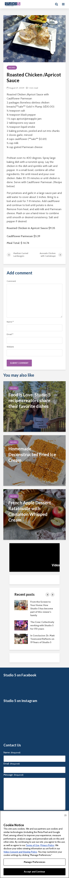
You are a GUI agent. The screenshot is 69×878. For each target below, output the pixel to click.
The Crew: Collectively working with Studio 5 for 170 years (42, 625)
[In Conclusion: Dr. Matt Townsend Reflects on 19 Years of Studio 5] (21, 638)
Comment (11, 281)
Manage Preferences (34, 862)
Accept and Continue (34, 871)
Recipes (12, 67)
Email (10, 334)
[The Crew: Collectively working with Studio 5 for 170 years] (21, 625)
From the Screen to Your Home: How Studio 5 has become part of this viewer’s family (41, 608)
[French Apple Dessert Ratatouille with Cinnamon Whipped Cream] (34, 514)
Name (10, 322)
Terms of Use (32, 845)
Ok (65, 815)
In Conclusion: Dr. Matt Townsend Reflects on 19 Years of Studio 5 (42, 639)
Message (13, 774)
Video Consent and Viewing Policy (20, 851)
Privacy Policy (47, 845)
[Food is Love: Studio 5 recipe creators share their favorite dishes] (34, 406)
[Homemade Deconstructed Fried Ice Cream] (34, 460)
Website (10, 347)
